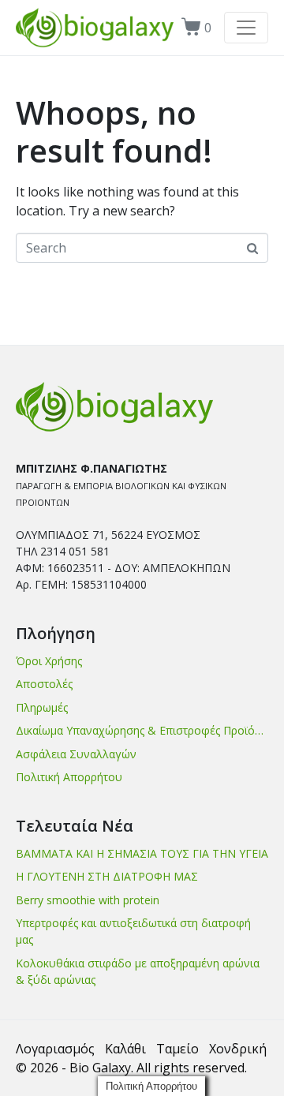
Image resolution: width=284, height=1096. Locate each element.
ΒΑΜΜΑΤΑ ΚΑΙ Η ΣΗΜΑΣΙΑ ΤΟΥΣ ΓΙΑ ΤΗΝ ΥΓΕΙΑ (142, 853)
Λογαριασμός (55, 1048)
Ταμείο (177, 1048)
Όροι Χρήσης (49, 660)
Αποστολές (44, 683)
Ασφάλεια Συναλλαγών (76, 753)
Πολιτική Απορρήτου (69, 776)
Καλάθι (125, 1048)
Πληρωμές (42, 707)
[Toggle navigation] (246, 27)
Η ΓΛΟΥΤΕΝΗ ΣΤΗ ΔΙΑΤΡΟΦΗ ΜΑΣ (107, 876)
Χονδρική (238, 1048)
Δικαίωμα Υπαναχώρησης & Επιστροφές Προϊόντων (142, 730)
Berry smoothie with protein (87, 899)
